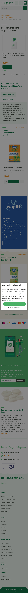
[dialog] (14, 296)
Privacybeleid (9, 300)
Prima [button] (14, 304)
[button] (14, 307)
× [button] (24, 284)
